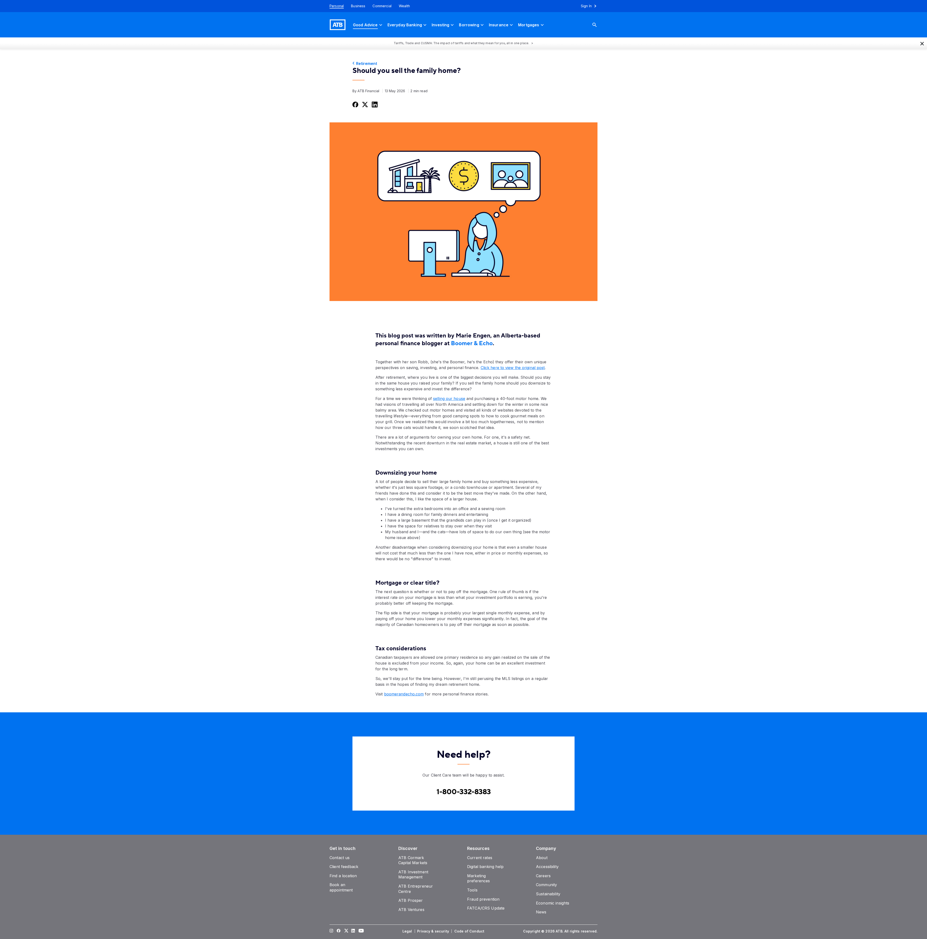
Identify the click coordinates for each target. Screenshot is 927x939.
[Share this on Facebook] (354, 104)
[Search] (598, 24)
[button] (922, 43)
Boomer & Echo (472, 343)
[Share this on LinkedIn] (374, 104)
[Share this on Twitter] (364, 104)
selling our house (449, 398)
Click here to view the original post (513, 367)
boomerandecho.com (404, 694)
